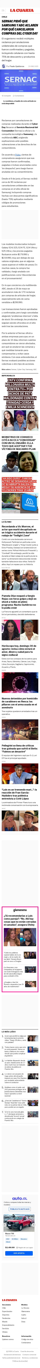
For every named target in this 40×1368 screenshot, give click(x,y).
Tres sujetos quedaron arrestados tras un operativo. (19, 713)
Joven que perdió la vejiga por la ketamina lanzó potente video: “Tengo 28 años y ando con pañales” (15, 1039)
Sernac (13, 369)
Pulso (17, 154)
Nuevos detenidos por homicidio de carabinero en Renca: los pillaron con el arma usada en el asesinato (20, 703)
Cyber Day (21, 369)
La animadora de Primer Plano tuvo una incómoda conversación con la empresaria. (20, 804)
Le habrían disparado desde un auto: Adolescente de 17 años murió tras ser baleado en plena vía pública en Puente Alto (15, 1065)
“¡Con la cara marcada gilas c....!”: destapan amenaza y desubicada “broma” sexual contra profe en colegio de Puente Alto (14, 1116)
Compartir (7, 96)
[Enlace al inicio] (20, 911)
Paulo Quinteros (17, 66)
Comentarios (19, 96)
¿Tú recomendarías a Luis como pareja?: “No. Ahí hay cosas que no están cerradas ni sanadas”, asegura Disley (20, 920)
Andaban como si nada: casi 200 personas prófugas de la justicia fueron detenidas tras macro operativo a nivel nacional (15, 1091)
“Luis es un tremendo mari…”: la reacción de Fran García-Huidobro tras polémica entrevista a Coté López (19, 794)
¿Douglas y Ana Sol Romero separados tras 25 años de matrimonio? (14, 984)
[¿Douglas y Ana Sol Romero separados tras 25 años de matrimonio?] (30, 984)
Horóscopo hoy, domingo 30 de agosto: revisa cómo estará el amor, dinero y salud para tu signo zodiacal (19, 650)
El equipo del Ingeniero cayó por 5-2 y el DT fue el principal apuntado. (19, 757)
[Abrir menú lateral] (4, 10)
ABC (35, 369)
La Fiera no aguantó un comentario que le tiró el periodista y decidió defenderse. (19, 613)
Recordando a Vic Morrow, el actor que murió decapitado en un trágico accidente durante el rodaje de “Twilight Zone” (19, 531)
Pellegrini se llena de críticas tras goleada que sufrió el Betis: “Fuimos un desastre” (20, 748)
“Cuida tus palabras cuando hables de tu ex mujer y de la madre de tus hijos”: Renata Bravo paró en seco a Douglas (12, 957)
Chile (4, 17)
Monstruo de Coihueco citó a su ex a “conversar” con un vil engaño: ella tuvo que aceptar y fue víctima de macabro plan (19, 443)
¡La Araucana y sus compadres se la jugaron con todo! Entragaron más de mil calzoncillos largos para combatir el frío (13, 971)
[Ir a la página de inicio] (22, 10)
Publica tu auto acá (19, 1209)
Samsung (29, 369)
